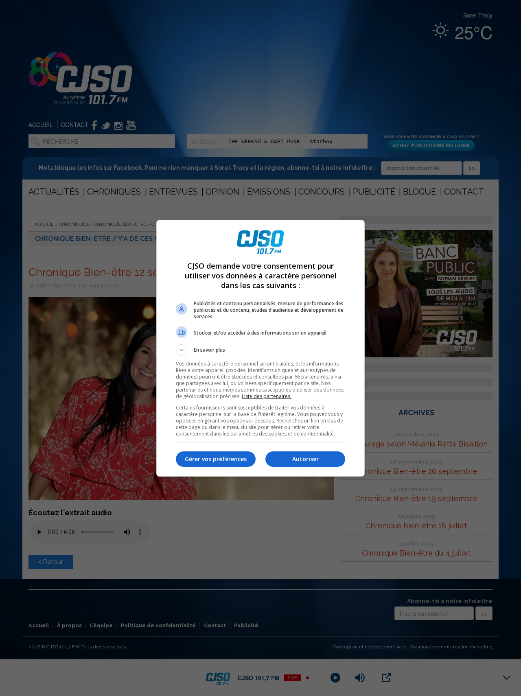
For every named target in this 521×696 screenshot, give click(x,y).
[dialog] (260, 348)
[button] (260, 350)
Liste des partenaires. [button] (266, 396)
